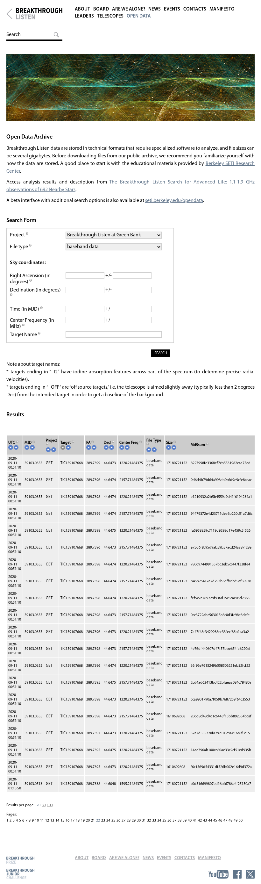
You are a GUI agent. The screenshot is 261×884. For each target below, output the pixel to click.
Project (18, 235)
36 (169, 821)
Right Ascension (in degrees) (30, 278)
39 (185, 821)
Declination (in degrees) (35, 290)
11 (42, 821)
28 (128, 821)
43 (205, 821)
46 (220, 821)
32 (149, 821)
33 (154, 821)
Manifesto (222, 9)
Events (172, 9)
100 (50, 805)
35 (164, 821)
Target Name (24, 334)
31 (144, 821)
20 (88, 821)
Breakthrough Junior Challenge (20, 873)
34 (159, 821)
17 (72, 821)
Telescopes (110, 16)
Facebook (237, 874)
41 (195, 821)
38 (179, 821)
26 (118, 821)
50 (44, 805)
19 (83, 821)
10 (37, 821)
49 (235, 821)
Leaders (84, 16)
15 (62, 821)
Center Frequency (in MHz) (32, 323)
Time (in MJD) (25, 309)
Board (101, 9)
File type (19, 246)
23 (103, 821)
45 (215, 821)
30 (139, 821)
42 (200, 821)
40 (190, 821)
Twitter (250, 874)
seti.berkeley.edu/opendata (174, 200)
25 (113, 821)
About (82, 9)
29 (134, 821)
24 (108, 821)
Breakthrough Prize (20, 860)
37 (174, 821)
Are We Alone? (128, 9)
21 (93, 821)
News (154, 9)
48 (230, 821)
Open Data (139, 16)
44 (210, 821)
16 (67, 821)
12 (47, 821)
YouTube (218, 874)
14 (57, 821)
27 (123, 821)
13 (52, 821)
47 (225, 821)
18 (78, 821)
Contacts (194, 9)
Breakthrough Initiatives (9, 13)
